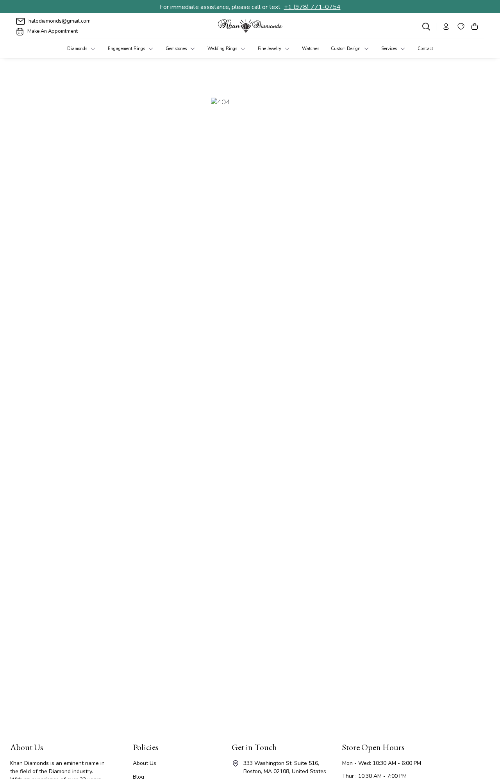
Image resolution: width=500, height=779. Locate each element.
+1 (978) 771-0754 (312, 7)
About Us (144, 763)
